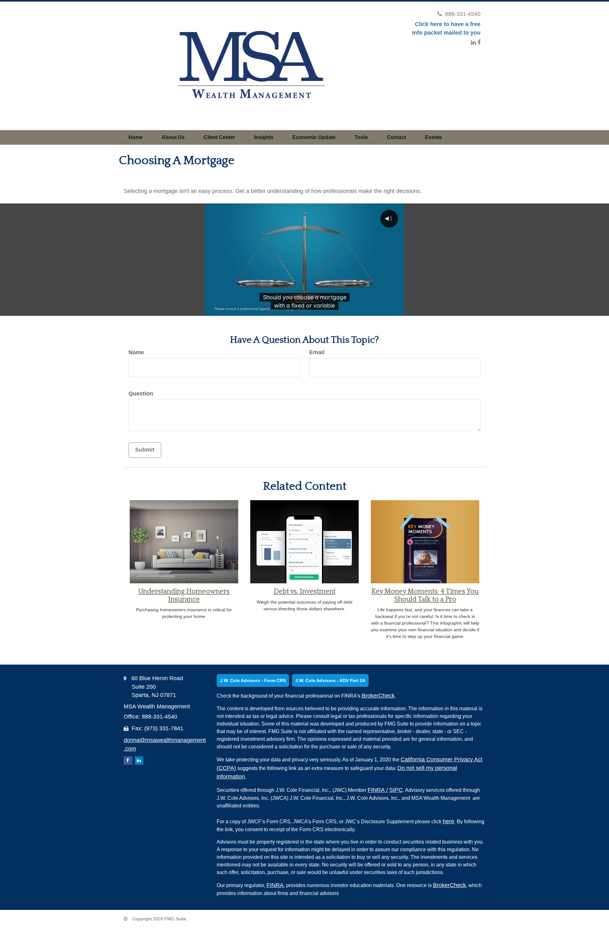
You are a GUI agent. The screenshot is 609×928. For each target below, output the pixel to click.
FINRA (378, 790)
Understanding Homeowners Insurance (184, 595)
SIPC (396, 790)
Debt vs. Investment (305, 591)
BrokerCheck (378, 696)
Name (136, 352)
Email (316, 352)
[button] (173, 137)
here (448, 821)
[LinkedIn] (473, 42)
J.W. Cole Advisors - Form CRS (253, 680)
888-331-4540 (463, 14)
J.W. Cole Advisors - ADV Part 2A (330, 680)
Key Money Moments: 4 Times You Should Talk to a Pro (425, 595)
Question (140, 393)
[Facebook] (479, 42)
